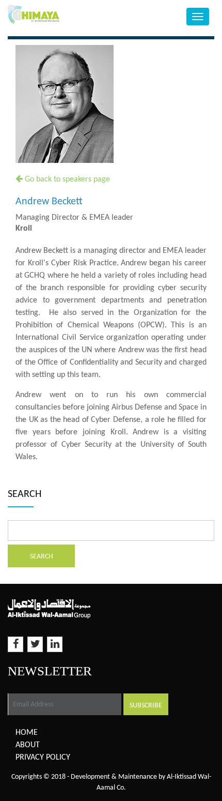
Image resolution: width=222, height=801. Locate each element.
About (27, 745)
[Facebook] (15, 644)
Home (26, 733)
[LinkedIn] (54, 644)
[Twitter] (35, 644)
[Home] (55, 14)
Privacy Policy (42, 757)
